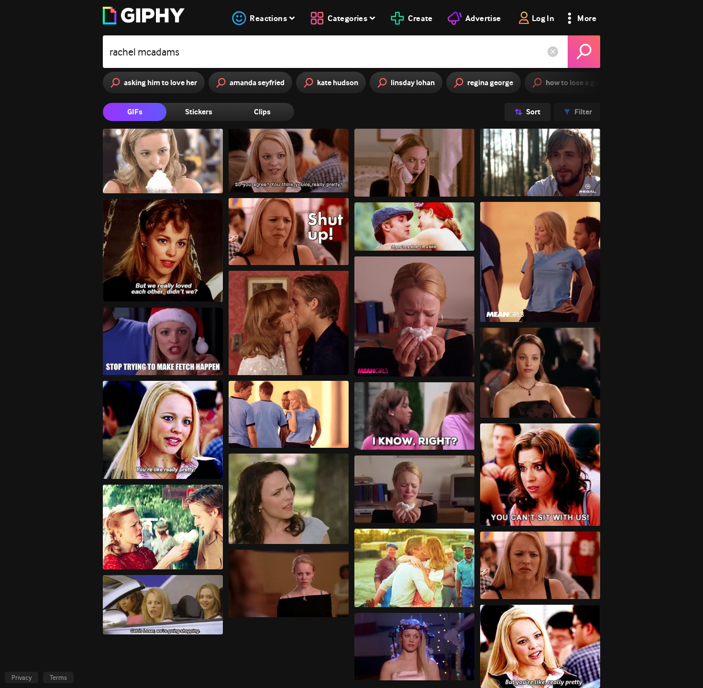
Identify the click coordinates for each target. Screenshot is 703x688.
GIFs (135, 111)
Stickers (198, 111)
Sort (533, 111)
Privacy (21, 677)
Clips (262, 111)
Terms (58, 677)
